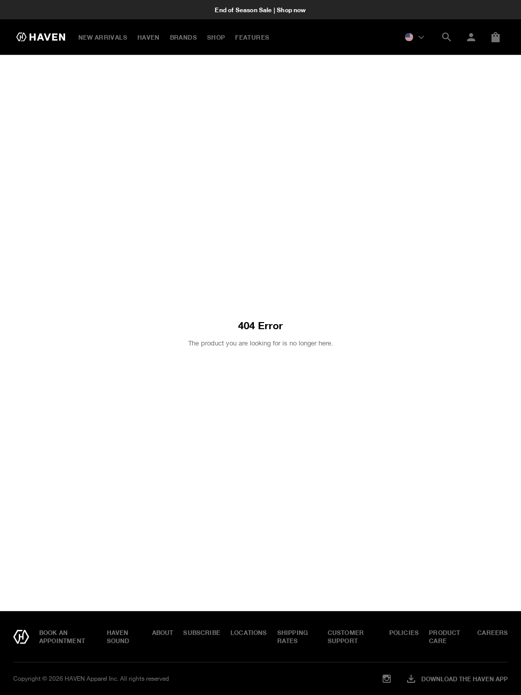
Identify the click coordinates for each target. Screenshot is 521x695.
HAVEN (148, 37)
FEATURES (252, 37)
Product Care (444, 636)
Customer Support (346, 636)
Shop (216, 37)
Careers (492, 632)
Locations (248, 632)
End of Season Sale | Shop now (260, 10)
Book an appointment (62, 636)
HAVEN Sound (118, 636)
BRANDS (183, 37)
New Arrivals (102, 37)
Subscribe (201, 632)
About (162, 632)
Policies (404, 632)
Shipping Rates (292, 636)
